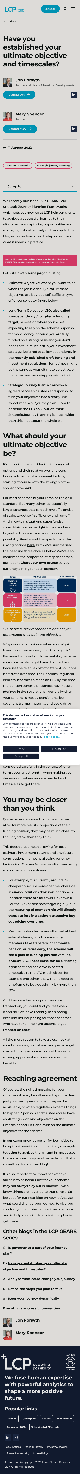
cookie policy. (52, 736)
